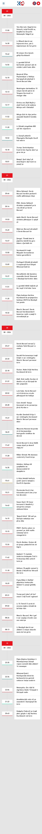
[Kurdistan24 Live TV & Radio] (38, 3)
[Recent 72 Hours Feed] (34, 3)
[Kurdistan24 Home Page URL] (21, 3)
